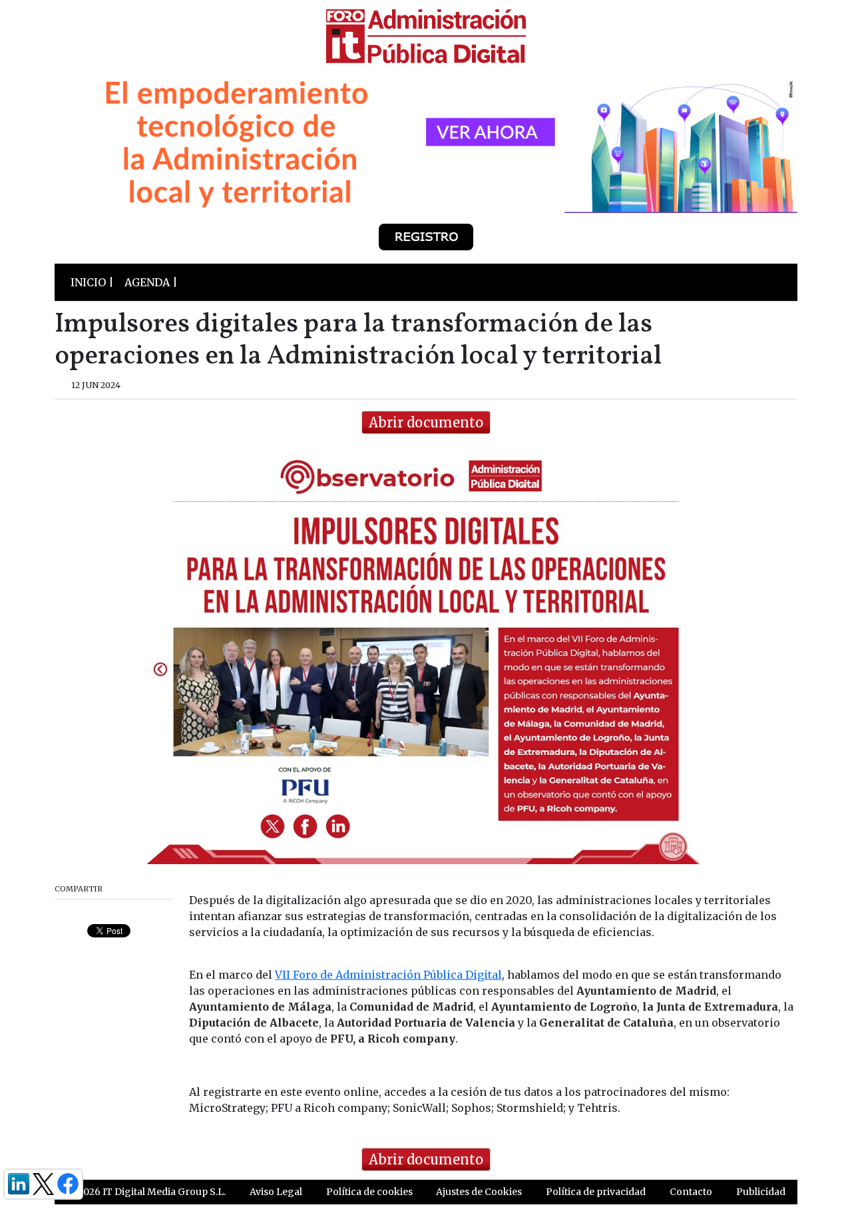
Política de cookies (369, 1192)
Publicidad (760, 1192)
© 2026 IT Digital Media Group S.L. (146, 1192)
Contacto (691, 1192)
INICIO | (92, 282)
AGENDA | (151, 282)
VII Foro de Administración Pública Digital (388, 974)
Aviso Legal (276, 1192)
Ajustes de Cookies (479, 1192)
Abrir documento (426, 422)
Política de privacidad (596, 1192)
